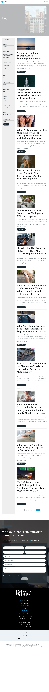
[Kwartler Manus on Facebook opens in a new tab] (23, 605)
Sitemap (31, 635)
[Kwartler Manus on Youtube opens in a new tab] (28, 605)
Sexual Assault (6, 110)
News (4, 91)
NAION (4, 86)
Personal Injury (6, 103)
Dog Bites (5, 59)
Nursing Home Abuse (7, 93)
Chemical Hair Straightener (6, 52)
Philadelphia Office (25, 613)
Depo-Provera (6, 57)
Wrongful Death (6, 119)
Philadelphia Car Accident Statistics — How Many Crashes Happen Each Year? (32, 251)
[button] (47, 1)
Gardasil (4, 75)
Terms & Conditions (19, 635)
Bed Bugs (5, 46)
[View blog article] (26, 44)
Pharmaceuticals (6, 105)
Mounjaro (5, 84)
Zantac (4, 121)
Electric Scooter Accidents (6, 66)
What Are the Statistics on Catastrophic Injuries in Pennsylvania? (30, 447)
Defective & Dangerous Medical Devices (8, 55)
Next (38, 510)
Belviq (4, 48)
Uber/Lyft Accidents (7, 114)
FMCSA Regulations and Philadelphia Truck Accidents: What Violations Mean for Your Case (31, 486)
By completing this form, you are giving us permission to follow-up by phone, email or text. (21, 575)
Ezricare (4, 73)
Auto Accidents (6, 44)
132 (34, 510)
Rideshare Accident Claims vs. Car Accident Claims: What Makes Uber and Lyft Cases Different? (31, 289)
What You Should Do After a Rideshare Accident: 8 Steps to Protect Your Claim (31, 328)
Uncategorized (6, 116)
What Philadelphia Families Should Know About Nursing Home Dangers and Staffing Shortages (32, 134)
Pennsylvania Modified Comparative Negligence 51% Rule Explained (30, 213)
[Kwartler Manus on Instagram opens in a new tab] (21, 605)
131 (31, 510)
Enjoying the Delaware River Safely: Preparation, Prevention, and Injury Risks (30, 93)
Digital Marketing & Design (26, 638)
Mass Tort (5, 77)
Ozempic (5, 98)
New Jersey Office (25, 622)
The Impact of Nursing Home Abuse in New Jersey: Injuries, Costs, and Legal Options (29, 174)
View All (6, 124)
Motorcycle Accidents (7, 82)
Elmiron (4, 68)
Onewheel (5, 96)
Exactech (5, 70)
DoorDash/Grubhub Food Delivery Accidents (8, 62)
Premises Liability (6, 107)
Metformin (5, 79)
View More (20, 71)
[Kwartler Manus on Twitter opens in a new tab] (25, 605)
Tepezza (4, 112)
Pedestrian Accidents (7, 100)
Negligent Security (7, 89)
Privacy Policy (26, 635)
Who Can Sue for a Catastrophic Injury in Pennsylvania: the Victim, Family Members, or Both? (31, 408)
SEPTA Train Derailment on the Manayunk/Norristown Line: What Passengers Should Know (32, 367)
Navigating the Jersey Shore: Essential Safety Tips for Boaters (29, 55)
